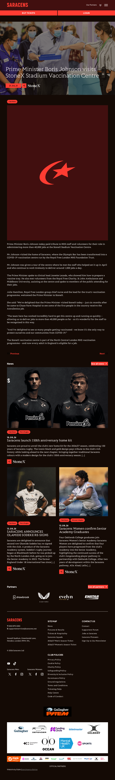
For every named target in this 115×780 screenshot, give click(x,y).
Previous (14, 353)
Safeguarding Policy (57, 671)
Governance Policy (56, 678)
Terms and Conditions (58, 686)
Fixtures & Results (56, 630)
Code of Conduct (55, 697)
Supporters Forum (90, 630)
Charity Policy (54, 667)
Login (86, 13)
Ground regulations (57, 682)
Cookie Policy (54, 664)
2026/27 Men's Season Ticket (60, 641)
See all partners (96, 586)
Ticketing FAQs (55, 689)
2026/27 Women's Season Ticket (62, 645)
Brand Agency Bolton (29, 769)
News (50, 626)
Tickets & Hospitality (57, 634)
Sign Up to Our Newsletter (94, 641)
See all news (97, 363)
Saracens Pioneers (90, 637)
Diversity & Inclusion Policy (60, 674)
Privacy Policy (54, 660)
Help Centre (53, 693)
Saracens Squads (55, 637)
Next (102, 353)
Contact (85, 626)
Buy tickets (28, 13)
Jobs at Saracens (89, 634)
